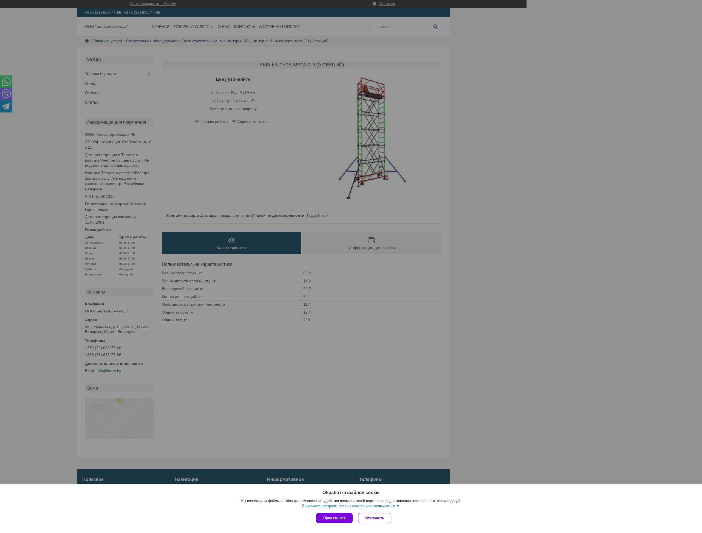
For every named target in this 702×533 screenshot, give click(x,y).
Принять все (334, 518)
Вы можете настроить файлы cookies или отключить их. (349, 506)
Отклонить (374, 518)
